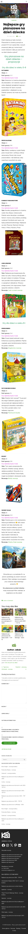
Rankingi (14, 20)
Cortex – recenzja (6, 782)
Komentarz (5, 683)
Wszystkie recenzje (6, 850)
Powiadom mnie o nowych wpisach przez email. (13, 738)
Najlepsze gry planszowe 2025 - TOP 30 (12, 877)
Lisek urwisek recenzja (15, 290)
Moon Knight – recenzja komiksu (9, 766)
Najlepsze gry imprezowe (8, 862)
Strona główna (5, 928)
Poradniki (23, 928)
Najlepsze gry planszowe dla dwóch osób (12, 854)
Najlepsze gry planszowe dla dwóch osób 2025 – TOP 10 (20, 620)
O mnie (14, 930)
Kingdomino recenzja (14, 348)
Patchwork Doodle (14, 413)
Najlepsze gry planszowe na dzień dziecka (12, 886)
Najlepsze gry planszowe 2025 (9, 860)
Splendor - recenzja (6, 898)
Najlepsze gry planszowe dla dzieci (10, 858)
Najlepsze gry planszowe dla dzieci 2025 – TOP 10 (7, 636)
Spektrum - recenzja (7, 889)
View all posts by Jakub (11, 662)
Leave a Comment (8, 600)
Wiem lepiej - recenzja (7, 912)
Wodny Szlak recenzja (15, 542)
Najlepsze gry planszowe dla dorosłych (11, 856)
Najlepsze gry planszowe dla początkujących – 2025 (7, 620)
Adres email (6, 713)
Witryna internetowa (9, 720)
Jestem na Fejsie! (6, 749)
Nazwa (4, 706)
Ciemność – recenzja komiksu (9, 773)
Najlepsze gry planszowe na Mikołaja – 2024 (19, 636)
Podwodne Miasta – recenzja (9, 770)
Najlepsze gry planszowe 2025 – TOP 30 (12, 801)
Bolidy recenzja (13, 478)
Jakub (19, 36)
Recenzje (13, 928)
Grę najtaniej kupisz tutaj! (10, 78)
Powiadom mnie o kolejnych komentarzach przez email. (10, 730)
